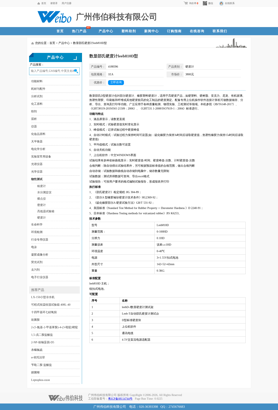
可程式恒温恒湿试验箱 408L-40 (50, 304)
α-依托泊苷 (38, 357)
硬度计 (41, 217)
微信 (210, 3)
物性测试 (37, 179)
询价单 (193, 3)
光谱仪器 (37, 164)
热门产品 (79, 31)
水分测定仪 (44, 192)
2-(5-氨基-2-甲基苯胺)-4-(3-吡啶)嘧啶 (54, 327)
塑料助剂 (128, 31)
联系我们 (220, 31)
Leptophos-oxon (40, 380)
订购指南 (174, 31)
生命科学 (37, 224)
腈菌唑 (35, 372)
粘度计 (41, 186)
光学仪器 (37, 171)
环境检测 (37, 232)
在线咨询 (197, 31)
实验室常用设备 (41, 156)
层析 (34, 118)
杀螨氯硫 (37, 349)
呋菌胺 (35, 319)
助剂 (34, 111)
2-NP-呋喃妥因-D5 (42, 342)
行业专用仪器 (39, 239)
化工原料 (37, 103)
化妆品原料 (38, 134)
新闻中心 (151, 31)
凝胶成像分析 (39, 254)
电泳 (34, 247)
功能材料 (37, 81)
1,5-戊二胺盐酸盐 (42, 334)
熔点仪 (41, 198)
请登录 (54, 3)
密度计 (41, 205)
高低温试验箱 (45, 211)
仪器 (34, 126)
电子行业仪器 (39, 277)
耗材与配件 (38, 88)
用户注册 (66, 3)
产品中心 (106, 31)
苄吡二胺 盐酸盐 (41, 364)
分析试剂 (37, 96)
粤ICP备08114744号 (120, 398)
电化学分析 (38, 149)
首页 (43, 3)
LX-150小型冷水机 (43, 297)
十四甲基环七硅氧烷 (44, 312)
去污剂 (35, 269)
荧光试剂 (37, 262)
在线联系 (230, 3)
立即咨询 (116, 82)
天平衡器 (37, 141)
